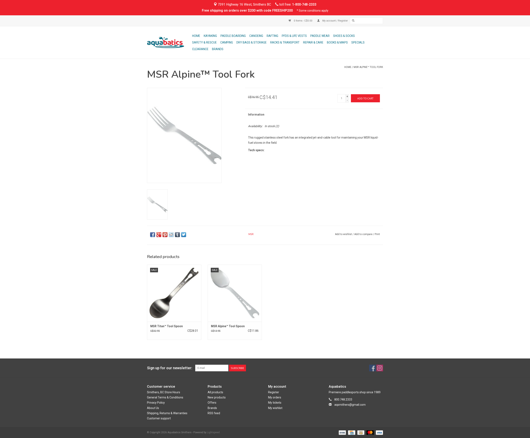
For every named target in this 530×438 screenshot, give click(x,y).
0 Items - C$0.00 (303, 20)
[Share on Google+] (158, 234)
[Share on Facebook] (152, 234)
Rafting (272, 35)
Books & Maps (337, 42)
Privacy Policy (156, 402)
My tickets (274, 402)
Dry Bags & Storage (251, 42)
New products (217, 397)
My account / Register (335, 20)
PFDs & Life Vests (294, 35)
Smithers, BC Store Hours (163, 392)
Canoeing (256, 35)
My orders (274, 397)
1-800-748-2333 (304, 4)
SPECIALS (358, 42)
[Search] (353, 20)
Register (273, 392)
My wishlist (275, 408)
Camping (226, 42)
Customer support (159, 418)
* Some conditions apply (312, 10)
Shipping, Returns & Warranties (167, 413)
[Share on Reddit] (171, 234)
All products (215, 392)
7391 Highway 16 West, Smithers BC (244, 4)
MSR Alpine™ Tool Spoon (228, 326)
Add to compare (363, 234)
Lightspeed (213, 432)
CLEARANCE (200, 49)
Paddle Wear (320, 35)
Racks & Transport (285, 42)
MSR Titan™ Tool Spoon (166, 326)
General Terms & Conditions (165, 397)
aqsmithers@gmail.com (350, 404)
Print (377, 234)
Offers (212, 402)
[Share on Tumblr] (177, 234)
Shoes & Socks (344, 35)
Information (256, 114)
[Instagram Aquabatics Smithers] (379, 368)
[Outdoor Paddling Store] (169, 42)
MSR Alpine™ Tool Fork (368, 67)
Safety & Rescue (204, 42)
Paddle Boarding (233, 35)
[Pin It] (165, 234)
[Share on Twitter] (183, 234)
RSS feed (214, 413)
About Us (153, 408)
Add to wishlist (343, 234)
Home (196, 35)
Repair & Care (313, 42)
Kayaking (210, 35)
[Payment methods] (342, 432)
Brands (217, 49)
